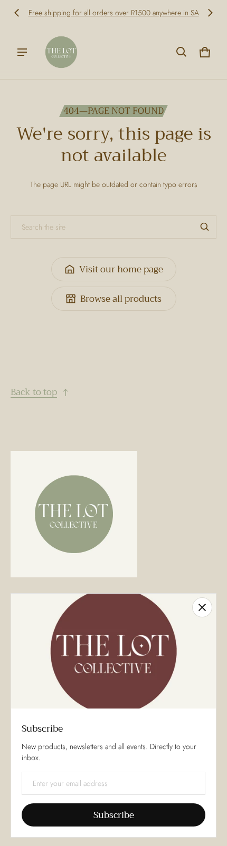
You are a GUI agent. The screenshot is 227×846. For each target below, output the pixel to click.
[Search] (204, 227)
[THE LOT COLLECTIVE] (61, 52)
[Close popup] (202, 607)
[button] (181, 52)
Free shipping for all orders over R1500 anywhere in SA (114, 12)
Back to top (34, 392)
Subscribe (113, 815)
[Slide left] (17, 12)
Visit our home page (121, 269)
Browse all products (121, 299)
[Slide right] (210, 12)
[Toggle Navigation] (22, 52)
